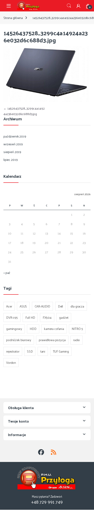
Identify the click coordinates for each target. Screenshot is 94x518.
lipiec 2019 (10, 159)
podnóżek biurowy (18, 340)
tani (42, 351)
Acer (9, 306)
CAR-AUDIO (42, 306)
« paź (6, 272)
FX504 (47, 317)
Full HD (30, 317)
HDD (33, 329)
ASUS (23, 306)
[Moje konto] (78, 6)
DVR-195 (12, 317)
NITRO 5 (77, 329)
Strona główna (13, 18)
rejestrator (12, 351)
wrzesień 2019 (13, 144)
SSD (30, 351)
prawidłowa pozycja (52, 340)
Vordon (11, 362)
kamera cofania (54, 329)
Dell (60, 306)
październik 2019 (14, 136)
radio (76, 340)
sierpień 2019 (12, 152)
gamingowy (14, 329)
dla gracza (77, 306)
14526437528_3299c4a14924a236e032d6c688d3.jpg (24, 111)
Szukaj (68, 5)
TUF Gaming (61, 351)
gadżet (63, 317)
